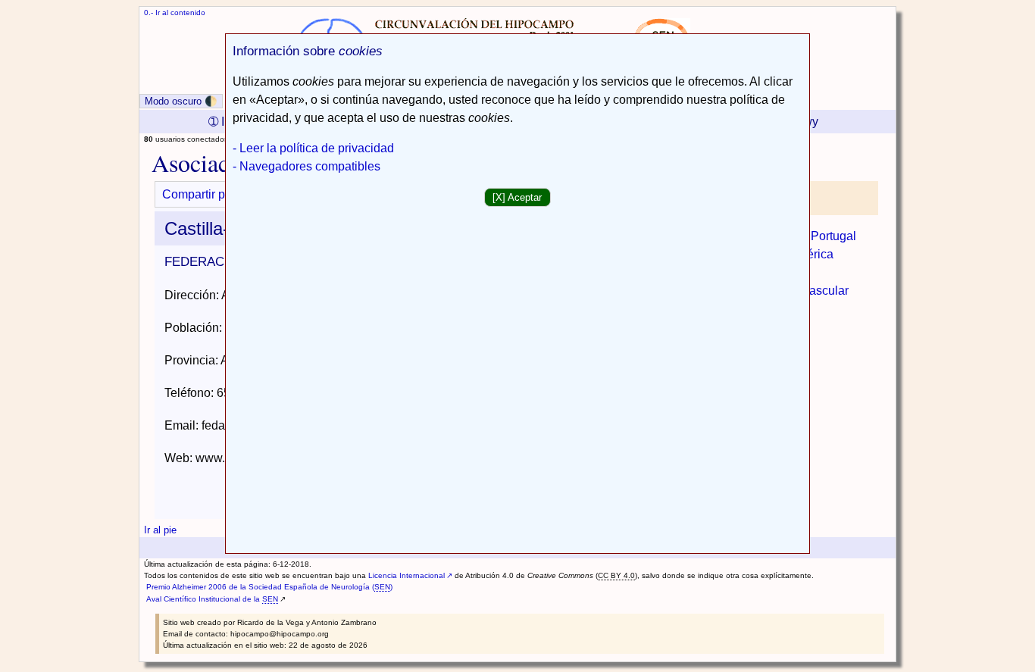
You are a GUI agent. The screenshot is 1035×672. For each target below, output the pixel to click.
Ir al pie (160, 530)
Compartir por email (215, 194)
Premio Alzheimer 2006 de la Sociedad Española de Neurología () (269, 587)
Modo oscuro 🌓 (181, 101)
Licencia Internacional (406, 575)
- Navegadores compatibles (306, 166)
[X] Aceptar (517, 197)
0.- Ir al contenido (174, 12)
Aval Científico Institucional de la (212, 599)
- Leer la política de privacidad (313, 148)
